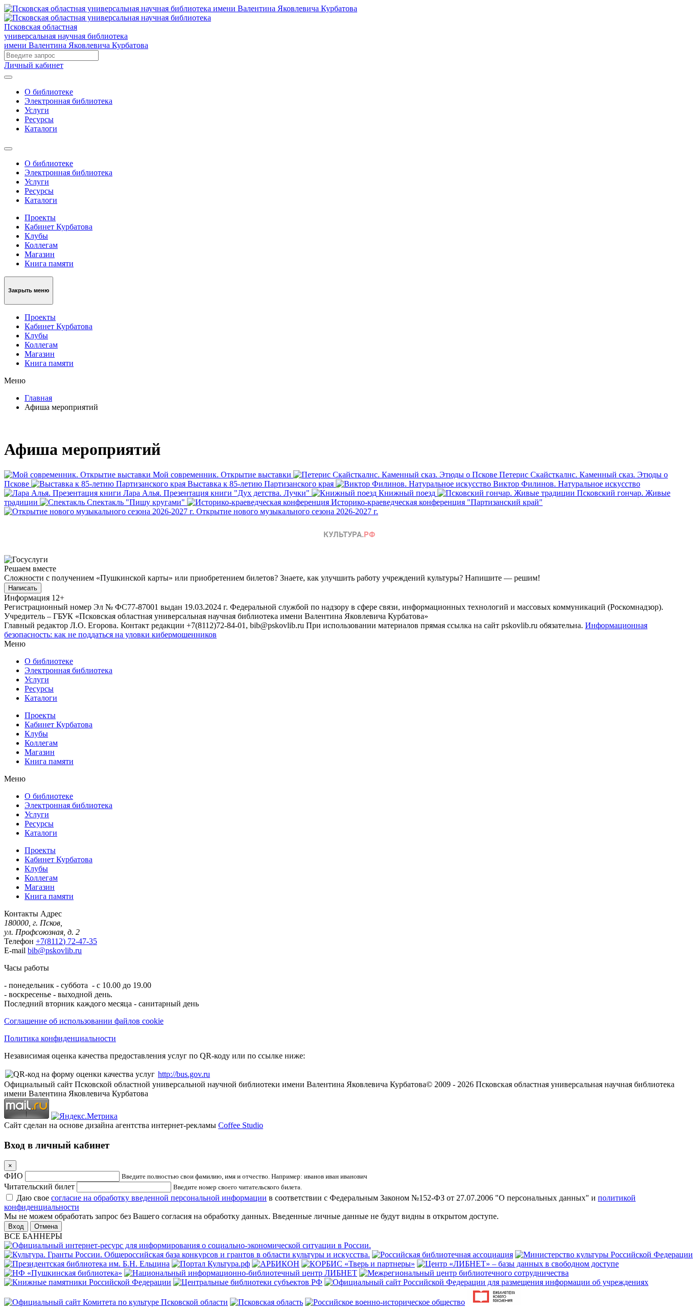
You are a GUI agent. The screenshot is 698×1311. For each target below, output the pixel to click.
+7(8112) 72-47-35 (66, 941)
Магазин (40, 254)
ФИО (13, 1175)
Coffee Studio (240, 1125)
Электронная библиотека (68, 101)
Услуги (37, 110)
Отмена (46, 1226)
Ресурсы (39, 119)
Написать (22, 588)
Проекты (40, 217)
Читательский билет (39, 1186)
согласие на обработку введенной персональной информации (159, 1197)
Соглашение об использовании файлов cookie (84, 1021)
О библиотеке (49, 91)
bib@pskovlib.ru (55, 950)
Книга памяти (49, 263)
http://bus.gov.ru (184, 1074)
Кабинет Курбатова (58, 226)
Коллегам (41, 245)
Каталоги (41, 128)
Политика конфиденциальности (60, 1038)
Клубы (36, 236)
